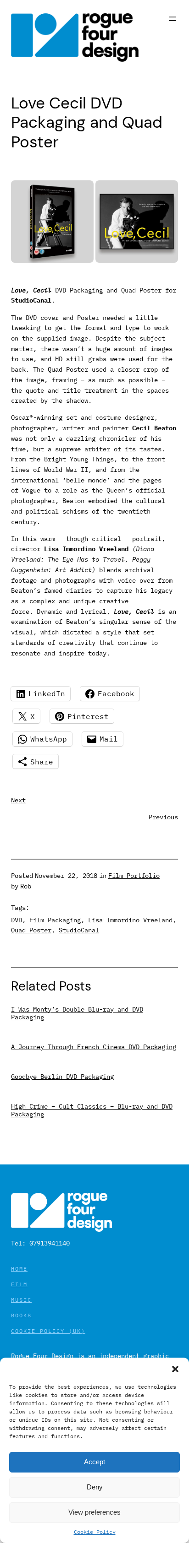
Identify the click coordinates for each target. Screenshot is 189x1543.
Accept (94, 1462)
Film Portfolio (134, 875)
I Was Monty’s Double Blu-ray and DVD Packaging (77, 1013)
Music (21, 1299)
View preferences (94, 1512)
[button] (175, 1369)
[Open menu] (172, 18)
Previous (163, 816)
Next (18, 800)
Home (19, 1268)
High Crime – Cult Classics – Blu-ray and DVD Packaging (91, 1110)
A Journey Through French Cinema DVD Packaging (93, 1046)
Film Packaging (55, 919)
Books (21, 1315)
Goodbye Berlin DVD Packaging (62, 1076)
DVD (16, 919)
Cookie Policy (95, 1531)
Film (19, 1284)
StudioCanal (79, 930)
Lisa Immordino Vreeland (130, 919)
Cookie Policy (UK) (48, 1330)
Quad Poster (31, 930)
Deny (95, 1487)
